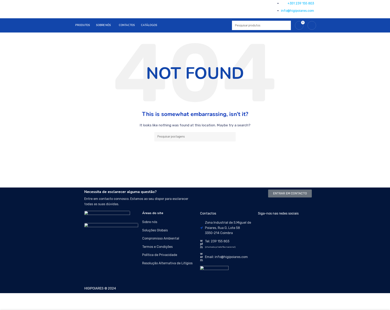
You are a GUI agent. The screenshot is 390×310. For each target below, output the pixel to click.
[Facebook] (263, 225)
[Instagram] (274, 225)
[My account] (312, 25)
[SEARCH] (231, 136)
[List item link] (169, 222)
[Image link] (107, 215)
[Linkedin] (285, 225)
